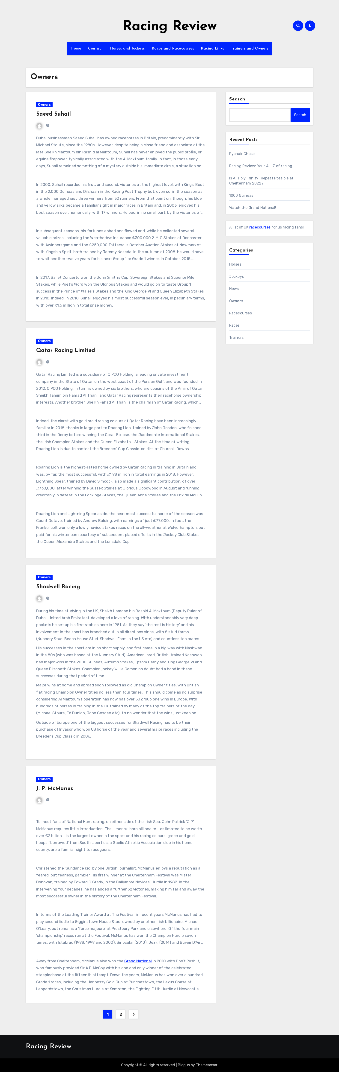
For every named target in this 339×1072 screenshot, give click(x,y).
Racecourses (240, 313)
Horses (235, 264)
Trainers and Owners (249, 48)
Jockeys (236, 276)
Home (76, 48)
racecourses (260, 227)
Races (234, 325)
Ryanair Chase (242, 154)
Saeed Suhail (53, 114)
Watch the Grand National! (252, 207)
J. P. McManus (54, 788)
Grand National (138, 961)
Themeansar (206, 1065)
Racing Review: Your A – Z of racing (260, 166)
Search (237, 99)
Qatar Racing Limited (65, 350)
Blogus (184, 1065)
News (234, 289)
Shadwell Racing (58, 587)
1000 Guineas (241, 195)
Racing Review (169, 27)
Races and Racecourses (173, 48)
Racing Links (212, 48)
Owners (44, 105)
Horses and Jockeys (127, 48)
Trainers (236, 337)
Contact (95, 48)
